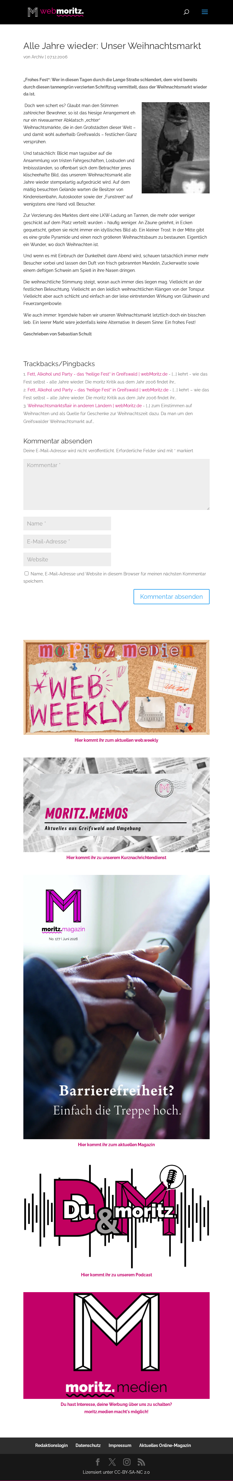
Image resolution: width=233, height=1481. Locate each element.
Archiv (38, 56)
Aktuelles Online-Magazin (165, 1445)
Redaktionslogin (51, 1445)
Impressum (120, 1445)
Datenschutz (88, 1445)
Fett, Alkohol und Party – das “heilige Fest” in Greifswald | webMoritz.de (98, 389)
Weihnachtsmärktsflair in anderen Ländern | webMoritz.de (85, 405)
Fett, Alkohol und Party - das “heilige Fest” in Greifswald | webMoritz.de (97, 374)
